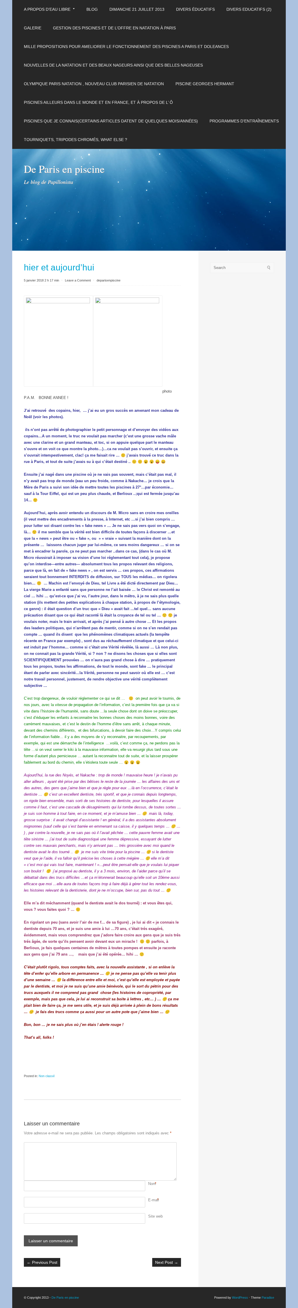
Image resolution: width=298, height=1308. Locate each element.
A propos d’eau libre (47, 9)
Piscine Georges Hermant (204, 84)
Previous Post (42, 1262)
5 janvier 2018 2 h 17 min (41, 280)
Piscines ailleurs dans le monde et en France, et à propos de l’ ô (98, 102)
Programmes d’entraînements (244, 121)
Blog (92, 9)
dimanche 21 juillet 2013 (136, 9)
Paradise (268, 1297)
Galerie (32, 28)
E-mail (153, 1200)
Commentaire (149, 1145)
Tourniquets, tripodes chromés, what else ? (75, 140)
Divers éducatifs (195, 9)
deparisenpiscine (108, 280)
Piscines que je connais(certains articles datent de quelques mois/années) (111, 121)
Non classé (47, 1076)
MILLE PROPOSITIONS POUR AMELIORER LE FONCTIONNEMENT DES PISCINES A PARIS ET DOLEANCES (126, 46)
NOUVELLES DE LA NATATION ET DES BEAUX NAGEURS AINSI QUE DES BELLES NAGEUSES (113, 65)
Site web (155, 1216)
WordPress (240, 1297)
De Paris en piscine (64, 169)
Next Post (166, 1262)
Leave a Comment (78, 280)
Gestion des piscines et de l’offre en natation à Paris (114, 28)
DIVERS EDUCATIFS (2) (249, 9)
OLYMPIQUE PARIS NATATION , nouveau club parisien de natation (94, 84)
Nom (152, 1184)
